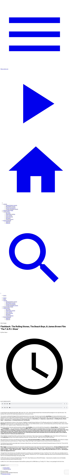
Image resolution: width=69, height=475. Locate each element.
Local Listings (6, 211)
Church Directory (9, 219)
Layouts (5, 204)
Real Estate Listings (10, 214)
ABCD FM (8, 221)
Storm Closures (9, 216)
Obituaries (8, 218)
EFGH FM (8, 223)
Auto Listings (9, 215)
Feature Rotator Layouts (11, 205)
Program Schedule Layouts (12, 209)
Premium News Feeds (8, 210)
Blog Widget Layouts (10, 206)
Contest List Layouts (10, 207)
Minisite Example (7, 220)
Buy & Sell (8, 213)
